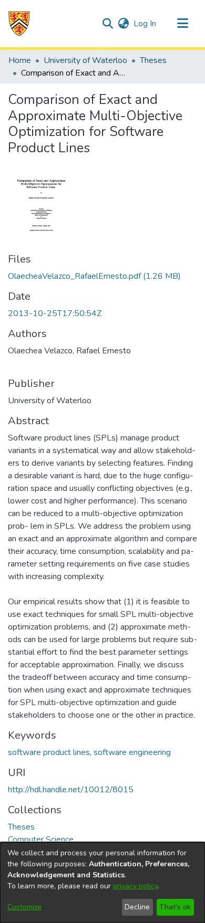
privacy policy (135, 886)
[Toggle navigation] (182, 24)
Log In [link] (145, 23)
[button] (19, 24)
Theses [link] (153, 60)
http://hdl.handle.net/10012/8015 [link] (71, 789)
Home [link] (19, 60)
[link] (94, 276)
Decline (137, 907)
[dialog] (102, 882)
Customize (24, 907)
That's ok (175, 907)
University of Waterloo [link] (85, 60)
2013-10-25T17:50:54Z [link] (54, 313)
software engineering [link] (132, 752)
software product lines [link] (49, 752)
